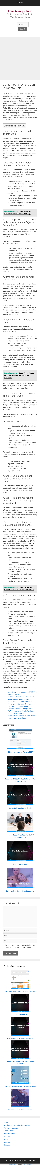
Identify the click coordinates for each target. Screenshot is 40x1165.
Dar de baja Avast (20, 864)
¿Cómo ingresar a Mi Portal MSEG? (20, 752)
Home (6, 1122)
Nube (6, 1139)
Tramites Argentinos (20, 11)
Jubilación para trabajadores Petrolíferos (20, 1038)
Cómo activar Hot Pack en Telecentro (20, 891)
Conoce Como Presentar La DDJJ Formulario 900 (20, 1086)
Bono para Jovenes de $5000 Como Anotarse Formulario (20, 1062)
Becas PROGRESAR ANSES (20, 1015)
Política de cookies (11, 1128)
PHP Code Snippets (12, 1164)
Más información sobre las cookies (17, 1125)
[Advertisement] (20, 57)
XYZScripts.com (28, 1164)
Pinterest (7, 1136)
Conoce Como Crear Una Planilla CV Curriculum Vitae (20, 836)
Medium (7, 1142)
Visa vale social (9, 1134)
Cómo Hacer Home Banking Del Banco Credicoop (20, 991)
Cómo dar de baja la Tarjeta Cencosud (20, 1110)
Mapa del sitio (9, 1131)
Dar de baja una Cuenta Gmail (20, 808)
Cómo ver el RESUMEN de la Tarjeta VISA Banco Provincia (20, 780)
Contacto (7, 1145)
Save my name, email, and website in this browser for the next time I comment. (20, 946)
